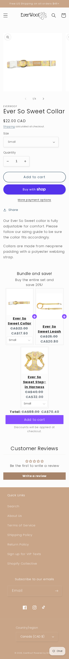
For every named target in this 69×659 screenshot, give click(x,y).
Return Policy (18, 544)
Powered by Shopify (44, 653)
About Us (14, 516)
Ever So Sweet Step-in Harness (34, 382)
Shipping (9, 126)
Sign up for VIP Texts (24, 554)
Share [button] (13, 210)
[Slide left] (26, 99)
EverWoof (28, 653)
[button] (5, 15)
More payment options (34, 200)
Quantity (9, 152)
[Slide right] (43, 99)
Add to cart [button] (34, 416)
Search (13, 506)
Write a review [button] (34, 476)
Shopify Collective (22, 563)
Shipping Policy (19, 535)
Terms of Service (21, 525)
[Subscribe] (56, 591)
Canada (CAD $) (32, 636)
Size (6, 133)
